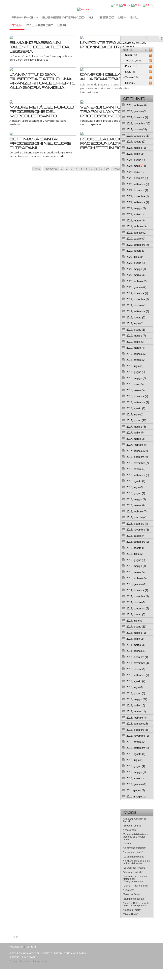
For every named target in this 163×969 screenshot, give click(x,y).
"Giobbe (127, 843)
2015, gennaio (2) (136, 584)
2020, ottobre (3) (135, 238)
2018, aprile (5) (135, 384)
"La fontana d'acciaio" (134, 848)
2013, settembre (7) (137, 675)
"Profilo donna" (141, 886)
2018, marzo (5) (135, 390)
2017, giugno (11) (136, 420)
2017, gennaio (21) (137, 450)
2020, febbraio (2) (136, 281)
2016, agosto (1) (135, 481)
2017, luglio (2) (134, 414)
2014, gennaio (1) (136, 650)
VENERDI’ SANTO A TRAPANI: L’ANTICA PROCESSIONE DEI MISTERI (112, 111)
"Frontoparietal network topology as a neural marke (135, 836)
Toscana (133, 60)
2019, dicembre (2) (137, 293)
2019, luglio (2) (134, 323)
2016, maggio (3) (136, 499)
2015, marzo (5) (135, 572)
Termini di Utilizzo (30, 960)
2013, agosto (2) (135, 681)
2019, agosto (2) (135, 317)
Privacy (13, 960)
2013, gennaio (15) (137, 723)
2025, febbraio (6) (136, 105)
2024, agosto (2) (135, 141)
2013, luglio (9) (134, 687)
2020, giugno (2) (135, 262)
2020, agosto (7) (135, 250)
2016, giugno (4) (135, 493)
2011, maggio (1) (136, 796)
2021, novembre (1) (137, 196)
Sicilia (131, 55)
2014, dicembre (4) (137, 590)
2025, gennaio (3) (136, 111)
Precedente (51, 168)
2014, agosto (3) (135, 614)
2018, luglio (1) (134, 366)
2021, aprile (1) (135, 214)
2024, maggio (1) (136, 147)
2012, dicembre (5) (137, 729)
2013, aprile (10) (135, 705)
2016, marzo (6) (135, 505)
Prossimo (118, 168)
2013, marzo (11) (136, 711)
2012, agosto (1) (135, 754)
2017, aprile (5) (135, 432)
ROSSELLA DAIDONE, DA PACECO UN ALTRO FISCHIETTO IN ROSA (109, 143)
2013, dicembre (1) (137, 657)
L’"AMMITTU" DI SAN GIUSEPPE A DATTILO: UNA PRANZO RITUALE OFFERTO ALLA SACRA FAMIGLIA (42, 81)
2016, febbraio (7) (136, 511)
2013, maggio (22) (136, 699)
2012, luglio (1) (134, 760)
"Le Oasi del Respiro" (134, 868)
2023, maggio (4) (136, 165)
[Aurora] (83, 9)
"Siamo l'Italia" (130, 914)
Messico (105, 17)
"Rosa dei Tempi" (132, 894)
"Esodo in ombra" (132, 825)
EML (134, 17)
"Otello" (127, 886)
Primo (37, 168)
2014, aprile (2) (135, 638)
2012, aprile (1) (135, 778)
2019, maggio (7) (136, 335)
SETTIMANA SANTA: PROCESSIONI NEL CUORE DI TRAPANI (40, 143)
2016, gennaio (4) (136, 517)
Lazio (130, 71)
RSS (150, 50)
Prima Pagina (25, 17)
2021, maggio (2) (136, 208)
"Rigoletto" (128, 890)
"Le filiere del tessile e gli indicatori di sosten (136, 862)
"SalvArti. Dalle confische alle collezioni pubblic (136, 904)
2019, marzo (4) (135, 347)
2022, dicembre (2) (137, 178)
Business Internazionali (67, 17)
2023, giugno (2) (135, 159)
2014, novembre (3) (137, 596)
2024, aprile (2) (135, 153)
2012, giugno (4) (135, 766)
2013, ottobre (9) (135, 669)
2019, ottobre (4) (135, 305)
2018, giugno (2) (135, 372)
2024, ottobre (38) (136, 129)
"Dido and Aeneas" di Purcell (134, 820)
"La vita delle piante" (134, 857)
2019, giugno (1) (135, 329)
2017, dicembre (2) (137, 396)
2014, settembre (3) (137, 608)
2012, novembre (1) (137, 735)
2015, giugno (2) (135, 560)
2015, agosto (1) (135, 547)
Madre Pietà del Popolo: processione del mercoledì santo (42, 111)
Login (45, 960)
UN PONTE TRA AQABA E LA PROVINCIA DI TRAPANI (113, 44)
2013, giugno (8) (135, 693)
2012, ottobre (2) (135, 741)
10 (107, 168)
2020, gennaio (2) (136, 287)
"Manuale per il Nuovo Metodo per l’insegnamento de (135, 879)
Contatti (31, 946)
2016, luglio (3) (134, 487)
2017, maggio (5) (136, 426)
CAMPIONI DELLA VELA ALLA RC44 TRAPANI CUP (110, 76)
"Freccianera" (130, 830)
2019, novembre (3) (137, 299)
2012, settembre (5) (137, 747)
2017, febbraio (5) (136, 444)
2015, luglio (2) (134, 553)
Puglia (131, 66)
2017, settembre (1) (137, 402)
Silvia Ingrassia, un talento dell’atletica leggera (39, 47)
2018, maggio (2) (136, 378)
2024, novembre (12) (138, 123)
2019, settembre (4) (137, 311)
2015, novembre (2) (137, 529)
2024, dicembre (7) (137, 117)
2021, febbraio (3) (136, 226)
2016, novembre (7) (137, 463)
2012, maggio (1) (136, 772)
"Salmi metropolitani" (134, 899)
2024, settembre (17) (138, 135)
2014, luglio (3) (134, 620)
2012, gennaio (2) (136, 784)
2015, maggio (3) (136, 566)
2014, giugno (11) (136, 626)
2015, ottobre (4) (135, 535)
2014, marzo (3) (135, 644)
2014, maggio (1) (136, 632)
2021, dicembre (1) (137, 190)
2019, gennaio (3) (136, 353)
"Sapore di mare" (132, 910)
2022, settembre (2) (137, 184)
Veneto (131, 77)
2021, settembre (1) (137, 202)
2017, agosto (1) (135, 408)
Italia (17, 25)
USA (122, 17)
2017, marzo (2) (135, 438)
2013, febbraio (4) (136, 717)
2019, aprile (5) (135, 341)
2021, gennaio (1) (136, 232)
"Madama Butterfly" (133, 872)
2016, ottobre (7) (135, 469)
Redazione (16, 946)
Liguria (130, 82)
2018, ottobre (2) (135, 359)
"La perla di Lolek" (133, 852)
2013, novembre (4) (137, 663)
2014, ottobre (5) (135, 602)
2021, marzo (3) (135, 220)
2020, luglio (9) (134, 256)
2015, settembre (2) (137, 541)
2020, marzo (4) (135, 275)
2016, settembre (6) (137, 475)
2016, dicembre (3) (137, 456)
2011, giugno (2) (135, 790)
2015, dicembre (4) (137, 523)
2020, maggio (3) (136, 269)
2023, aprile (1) (135, 172)
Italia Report (39, 25)
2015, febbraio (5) (136, 578)
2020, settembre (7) (137, 244)
